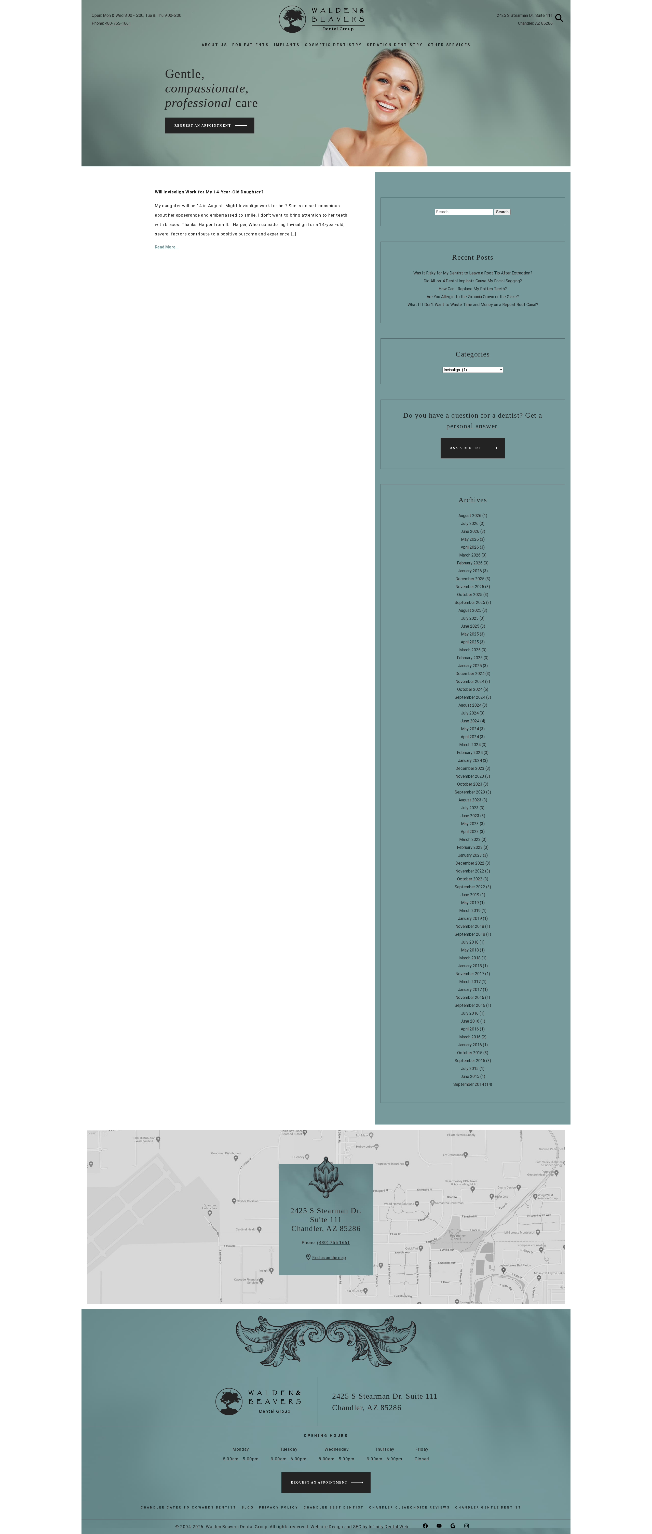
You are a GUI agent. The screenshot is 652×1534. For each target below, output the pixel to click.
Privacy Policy (278, 1507)
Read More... (167, 247)
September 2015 (470, 1060)
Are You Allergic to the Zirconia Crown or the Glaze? (473, 296)
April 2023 (470, 831)
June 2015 (469, 1076)
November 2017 (469, 973)
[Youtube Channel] (443, 1526)
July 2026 (470, 523)
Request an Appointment (202, 125)
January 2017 (470, 989)
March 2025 (470, 649)
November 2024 (469, 681)
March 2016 (470, 1037)
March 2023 (470, 839)
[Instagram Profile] (470, 1526)
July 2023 (470, 807)
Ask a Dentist (465, 448)
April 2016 (470, 1029)
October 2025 (469, 594)
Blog (248, 1507)
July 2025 (470, 618)
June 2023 (469, 815)
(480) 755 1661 (333, 1242)
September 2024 (470, 697)
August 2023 (469, 800)
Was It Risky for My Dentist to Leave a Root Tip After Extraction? (472, 273)
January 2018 (470, 965)
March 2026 (470, 555)
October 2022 (469, 879)
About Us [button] (214, 45)
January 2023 (470, 855)
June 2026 (469, 531)
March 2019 (470, 910)
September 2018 (470, 934)
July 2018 (470, 942)
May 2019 (470, 902)
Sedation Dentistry (395, 45)
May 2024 (470, 728)
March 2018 (470, 958)
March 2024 (470, 744)
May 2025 (470, 634)
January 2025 (470, 665)
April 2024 (470, 736)
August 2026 (469, 515)
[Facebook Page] (429, 1526)
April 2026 (470, 547)
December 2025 (469, 578)
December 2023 (469, 768)
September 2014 (468, 1084)
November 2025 (469, 586)
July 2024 (470, 713)
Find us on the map (329, 1257)
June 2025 (469, 626)
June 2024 (469, 721)
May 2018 (470, 950)
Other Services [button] (449, 45)
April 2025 (470, 642)
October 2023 (469, 784)
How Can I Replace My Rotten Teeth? (473, 288)
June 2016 (469, 1021)
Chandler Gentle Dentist (488, 1507)
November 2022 (469, 871)
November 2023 (469, 776)
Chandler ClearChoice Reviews (409, 1507)
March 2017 (470, 981)
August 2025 (469, 610)
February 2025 (470, 657)
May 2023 (470, 823)
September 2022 (470, 886)
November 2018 (469, 926)
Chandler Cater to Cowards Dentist (189, 1507)
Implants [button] (287, 45)
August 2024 (469, 705)
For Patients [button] (250, 45)
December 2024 (469, 673)
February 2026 (470, 563)
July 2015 (470, 1068)
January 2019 (470, 918)
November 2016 (469, 997)
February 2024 (470, 752)
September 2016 (470, 1005)
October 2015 (469, 1052)
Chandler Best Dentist (334, 1507)
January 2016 (470, 1044)
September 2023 (470, 792)
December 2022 (469, 863)
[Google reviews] (456, 1526)
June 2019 (469, 894)
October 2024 (469, 689)
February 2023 (470, 847)
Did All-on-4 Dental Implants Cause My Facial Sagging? (473, 281)
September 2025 (470, 602)
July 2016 (470, 1013)
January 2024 (470, 760)
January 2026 (470, 570)
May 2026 (470, 539)
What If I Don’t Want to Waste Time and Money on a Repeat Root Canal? (473, 304)
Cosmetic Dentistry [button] (333, 45)
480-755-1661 (118, 23)
